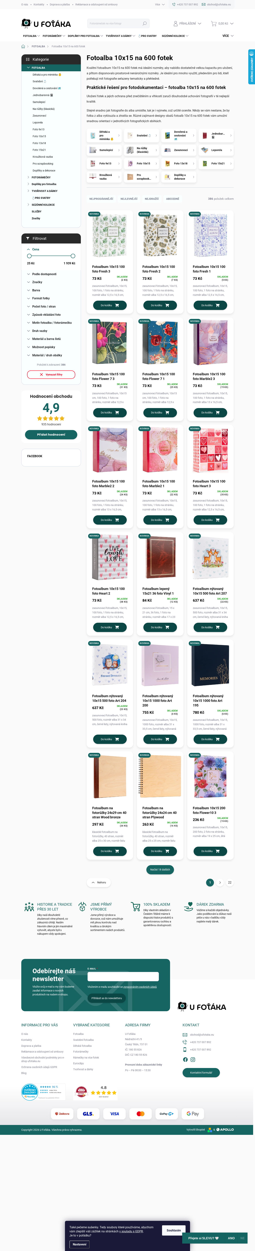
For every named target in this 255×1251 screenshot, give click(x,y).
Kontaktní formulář (201, 1072)
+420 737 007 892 (200, 1042)
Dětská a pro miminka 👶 (47, 74)
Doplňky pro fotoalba (44, 184)
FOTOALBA (38, 67)
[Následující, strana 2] (220, 882)
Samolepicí (39, 102)
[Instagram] (193, 1059)
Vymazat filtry (54, 374)
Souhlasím (174, 1230)
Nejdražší (152, 198)
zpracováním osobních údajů (140, 986)
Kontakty (39, 4)
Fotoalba (78, 1033)
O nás (24, 4)
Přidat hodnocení (51, 434)
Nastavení (79, 1244)
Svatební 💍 (39, 81)
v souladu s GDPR (131, 1231)
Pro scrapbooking (43, 163)
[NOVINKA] (110, 237)
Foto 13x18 (39, 143)
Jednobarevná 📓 (43, 95)
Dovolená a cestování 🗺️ (47, 88)
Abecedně (172, 198)
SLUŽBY (36, 211)
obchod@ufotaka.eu (202, 1034)
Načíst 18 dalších (160, 869)
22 (229, 882)
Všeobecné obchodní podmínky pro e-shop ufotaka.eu (42, 1059)
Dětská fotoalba (82, 1045)
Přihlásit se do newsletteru (106, 998)
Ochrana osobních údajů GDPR (39, 1067)
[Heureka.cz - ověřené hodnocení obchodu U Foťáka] (43, 1092)
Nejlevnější (129, 198)
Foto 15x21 (39, 149)
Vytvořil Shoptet (195, 1129)
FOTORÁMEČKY (41, 177)
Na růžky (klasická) (44, 108)
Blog (24, 1073)
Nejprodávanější (101, 198)
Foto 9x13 (38, 129)
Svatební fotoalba (83, 1039)
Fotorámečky (80, 1051)
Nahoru (101, 882)
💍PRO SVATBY (41, 197)
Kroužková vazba (43, 156)
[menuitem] (31, 36)
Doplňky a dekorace (44, 170)
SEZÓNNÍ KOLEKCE (43, 204)
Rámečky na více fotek (86, 1057)
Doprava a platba (60, 4)
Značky (36, 218)
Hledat (145, 23)
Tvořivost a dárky (83, 1069)
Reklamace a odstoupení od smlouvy (96, 4)
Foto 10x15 (39, 136)
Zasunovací (39, 115)
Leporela (38, 122)
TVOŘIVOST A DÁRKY (44, 191)
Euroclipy (78, 1063)
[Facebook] (185, 1059)
